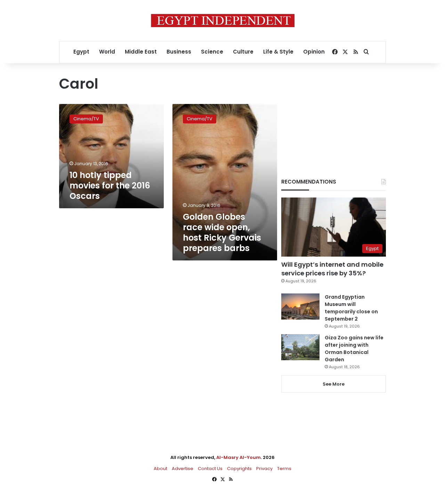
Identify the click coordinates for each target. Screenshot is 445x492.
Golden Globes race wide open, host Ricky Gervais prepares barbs (222, 232)
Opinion (314, 51)
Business (179, 51)
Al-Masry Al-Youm (238, 457)
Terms (284, 468)
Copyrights (239, 468)
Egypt (81, 51)
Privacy (264, 468)
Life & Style (278, 51)
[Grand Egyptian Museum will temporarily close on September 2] (300, 306)
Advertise (182, 468)
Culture (243, 51)
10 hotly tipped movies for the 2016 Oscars (110, 185)
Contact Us (210, 468)
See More (334, 384)
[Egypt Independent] (222, 20)
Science (212, 51)
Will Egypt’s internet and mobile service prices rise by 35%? (332, 268)
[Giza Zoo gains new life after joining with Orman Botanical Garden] (300, 347)
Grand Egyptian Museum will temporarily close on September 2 (351, 307)
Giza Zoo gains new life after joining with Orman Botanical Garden (354, 348)
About (160, 468)
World (107, 51)
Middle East (141, 51)
